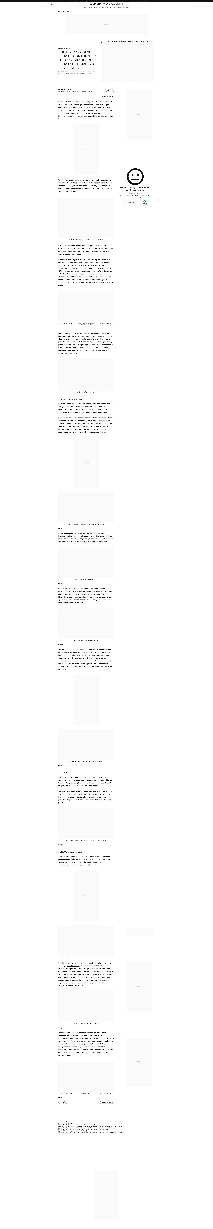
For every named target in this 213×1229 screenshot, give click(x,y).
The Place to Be (125, 7)
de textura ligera (73, 350)
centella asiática (73, 966)
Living (106, 7)
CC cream (107, 972)
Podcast (119, 7)
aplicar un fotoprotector (77, 246)
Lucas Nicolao (125, 1)
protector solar (102, 260)
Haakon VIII (99, 1)
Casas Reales (112, 7)
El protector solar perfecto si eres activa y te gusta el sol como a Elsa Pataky (83, 1129)
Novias (95, 7)
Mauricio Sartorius (77, 1)
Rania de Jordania (141, 1)
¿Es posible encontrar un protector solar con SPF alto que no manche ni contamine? (85, 1132)
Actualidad (101, 7)
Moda (85, 7)
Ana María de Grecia (108, 1)
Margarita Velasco (66, 89)
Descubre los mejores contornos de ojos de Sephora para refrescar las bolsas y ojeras (86, 1126)
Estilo (60, 11)
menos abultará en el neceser (86, 282)
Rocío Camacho (117, 1)
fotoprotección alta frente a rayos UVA (73, 1038)
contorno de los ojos (78, 780)
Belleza (91, 7)
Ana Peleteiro (133, 1)
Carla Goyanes (85, 1)
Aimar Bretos (93, 1)
